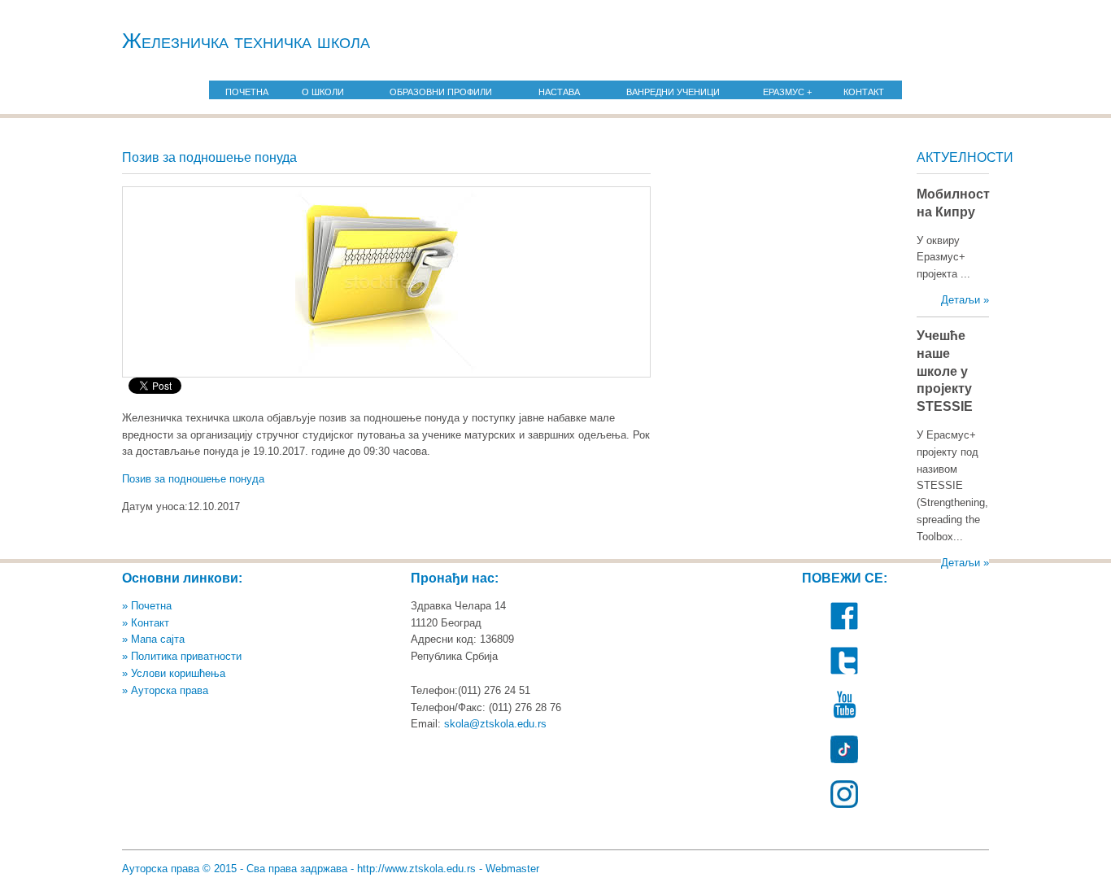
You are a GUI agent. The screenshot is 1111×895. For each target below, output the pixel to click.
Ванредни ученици (673, 92)
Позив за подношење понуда (195, 479)
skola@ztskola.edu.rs (495, 724)
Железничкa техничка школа (246, 40)
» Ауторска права (165, 690)
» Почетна (147, 606)
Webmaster (512, 868)
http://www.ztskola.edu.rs (416, 868)
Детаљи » (965, 300)
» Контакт (145, 623)
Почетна (246, 92)
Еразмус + (787, 92)
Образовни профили (441, 92)
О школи (323, 92)
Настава (559, 92)
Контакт (863, 92)
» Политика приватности (182, 656)
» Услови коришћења (173, 673)
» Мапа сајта (153, 639)
